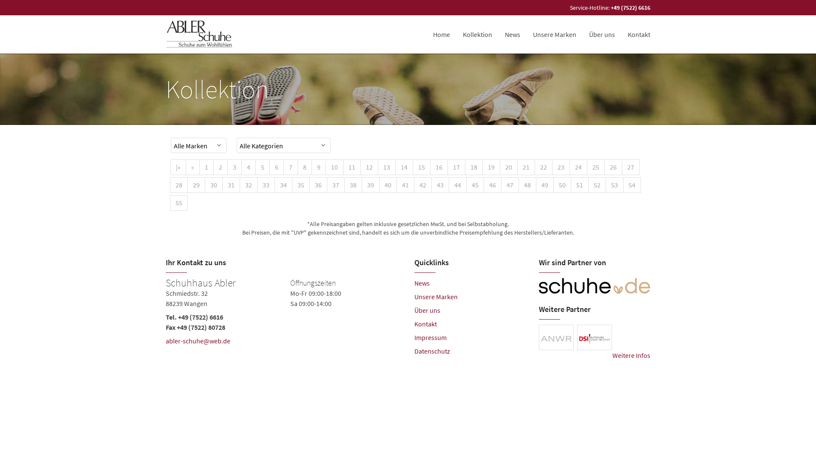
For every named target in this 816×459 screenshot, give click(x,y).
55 (179, 202)
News (422, 283)
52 (597, 185)
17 (456, 167)
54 (632, 185)
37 (335, 185)
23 (561, 167)
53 (614, 185)
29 (196, 185)
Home (441, 34)
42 (422, 185)
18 (473, 167)
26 (613, 167)
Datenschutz (432, 351)
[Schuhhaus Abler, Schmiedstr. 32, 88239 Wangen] (283, 313)
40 (388, 185)
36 (318, 185)
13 (386, 167)
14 (404, 167)
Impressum (430, 337)
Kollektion (477, 34)
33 (266, 185)
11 (351, 167)
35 (301, 185)
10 (334, 167)
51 (579, 185)
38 (353, 185)
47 (510, 185)
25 (595, 167)
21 (526, 167)
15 (421, 167)
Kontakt (639, 34)
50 (562, 185)
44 (457, 185)
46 (492, 185)
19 (491, 167)
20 (508, 167)
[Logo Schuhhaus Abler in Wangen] (200, 34)
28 (179, 185)
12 (369, 167)
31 (231, 185)
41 (405, 185)
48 (527, 185)
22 (543, 167)
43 (440, 185)
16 (439, 167)
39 (370, 185)
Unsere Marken (554, 34)
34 (283, 185)
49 (544, 185)
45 (475, 185)
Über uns (602, 34)
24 (578, 167)
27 (630, 167)
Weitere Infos (631, 355)
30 (213, 185)
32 (248, 185)
